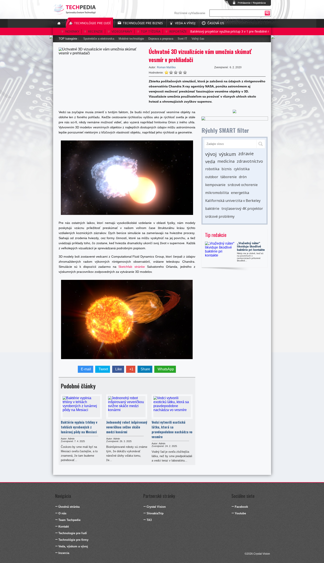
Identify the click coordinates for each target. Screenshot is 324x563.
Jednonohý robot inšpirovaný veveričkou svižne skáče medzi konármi (126, 427)
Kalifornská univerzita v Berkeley (233, 200)
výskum (227, 154)
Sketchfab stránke (131, 266)
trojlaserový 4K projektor (242, 208)
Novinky (72, 31)
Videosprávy (122, 31)
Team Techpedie (69, 520)
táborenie (228, 176)
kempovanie (215, 184)
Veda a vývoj (185, 23)
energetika (240, 192)
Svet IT (182, 38)
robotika (212, 168)
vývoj (211, 154)
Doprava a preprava (160, 38)
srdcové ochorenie (243, 184)
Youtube (240, 513)
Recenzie (95, 31)
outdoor (211, 176)
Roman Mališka (166, 67)
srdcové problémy (220, 216)
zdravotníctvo (250, 161)
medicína (226, 161)
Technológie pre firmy (73, 539)
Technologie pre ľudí (72, 533)
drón (243, 176)
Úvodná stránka (69, 506)
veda (210, 161)
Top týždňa (150, 31)
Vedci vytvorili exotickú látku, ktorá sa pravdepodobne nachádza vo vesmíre (172, 429)
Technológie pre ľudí (92, 23)
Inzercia (63, 553)
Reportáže (178, 31)
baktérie (212, 208)
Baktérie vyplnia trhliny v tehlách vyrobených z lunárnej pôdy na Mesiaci (79, 427)
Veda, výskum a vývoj (73, 546)
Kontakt (63, 526)
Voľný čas (198, 38)
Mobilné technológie (131, 38)
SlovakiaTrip (155, 513)
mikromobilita (217, 192)
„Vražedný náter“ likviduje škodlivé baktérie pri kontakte (251, 246)
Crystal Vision (156, 506)
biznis (227, 168)
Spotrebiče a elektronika (98, 38)
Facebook (241, 506)
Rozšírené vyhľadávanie (189, 13)
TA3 (149, 520)
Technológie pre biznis (143, 23)
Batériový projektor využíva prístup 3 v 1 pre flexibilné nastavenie (228, 31)
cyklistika (242, 168)
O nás (62, 513)
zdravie (246, 154)
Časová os (215, 23)
